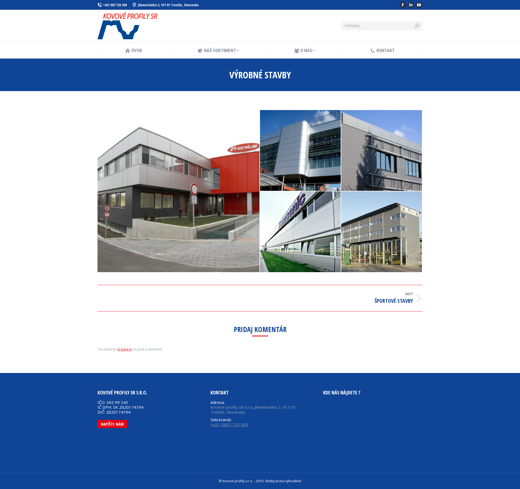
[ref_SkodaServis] (381, 232)
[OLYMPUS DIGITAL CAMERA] (300, 150)
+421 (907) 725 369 (229, 424)
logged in (125, 349)
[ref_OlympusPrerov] (381, 150)
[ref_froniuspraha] (179, 191)
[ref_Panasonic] (300, 232)
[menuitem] (133, 50)
